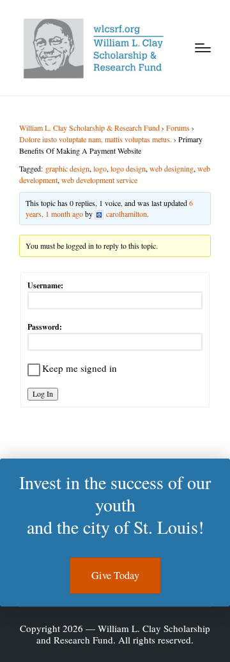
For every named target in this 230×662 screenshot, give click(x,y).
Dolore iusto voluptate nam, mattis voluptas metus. (95, 139)
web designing (172, 168)
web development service (99, 180)
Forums (178, 127)
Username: (45, 285)
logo (100, 168)
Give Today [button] (115, 575)
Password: (44, 326)
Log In (43, 393)
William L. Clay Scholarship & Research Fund (89, 127)
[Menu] (203, 47)
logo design (128, 168)
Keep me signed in (79, 368)
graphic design (67, 168)
